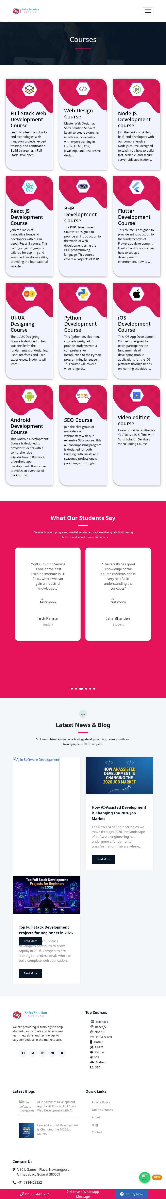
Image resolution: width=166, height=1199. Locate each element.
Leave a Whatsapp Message (84, 1194)
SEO (98, 1067)
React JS (100, 1027)
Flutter (98, 1042)
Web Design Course (78, 113)
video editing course (134, 420)
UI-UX (99, 1047)
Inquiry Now (133, 1194)
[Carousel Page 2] (76, 689)
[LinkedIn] (52, 1053)
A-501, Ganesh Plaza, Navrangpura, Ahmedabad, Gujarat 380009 (43, 1172)
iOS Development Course (134, 324)
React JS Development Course (27, 217)
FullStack (102, 1022)
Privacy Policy (101, 1102)
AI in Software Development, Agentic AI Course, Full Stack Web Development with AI (56, 1106)
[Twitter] (33, 1053)
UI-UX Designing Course (22, 324)
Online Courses (102, 1110)
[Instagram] (42, 1053)
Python (99, 1052)
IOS (96, 1057)
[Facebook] (23, 1053)
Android (101, 1062)
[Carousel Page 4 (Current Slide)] (85, 689)
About (96, 1117)
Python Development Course (80, 324)
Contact (97, 1132)
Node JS (100, 1032)
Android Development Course (27, 426)
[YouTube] (62, 1053)
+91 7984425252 (29, 1182)
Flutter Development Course (134, 217)
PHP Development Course (80, 214)
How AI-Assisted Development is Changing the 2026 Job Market (119, 813)
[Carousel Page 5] (90, 689)
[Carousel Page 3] (80, 689)
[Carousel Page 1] (72, 689)
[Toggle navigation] (147, 11)
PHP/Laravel (104, 1037)
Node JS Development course (134, 119)
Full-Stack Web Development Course (28, 119)
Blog (95, 1125)
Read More (30, 941)
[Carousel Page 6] (94, 689)
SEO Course (78, 420)
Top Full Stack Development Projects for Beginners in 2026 (46, 930)
